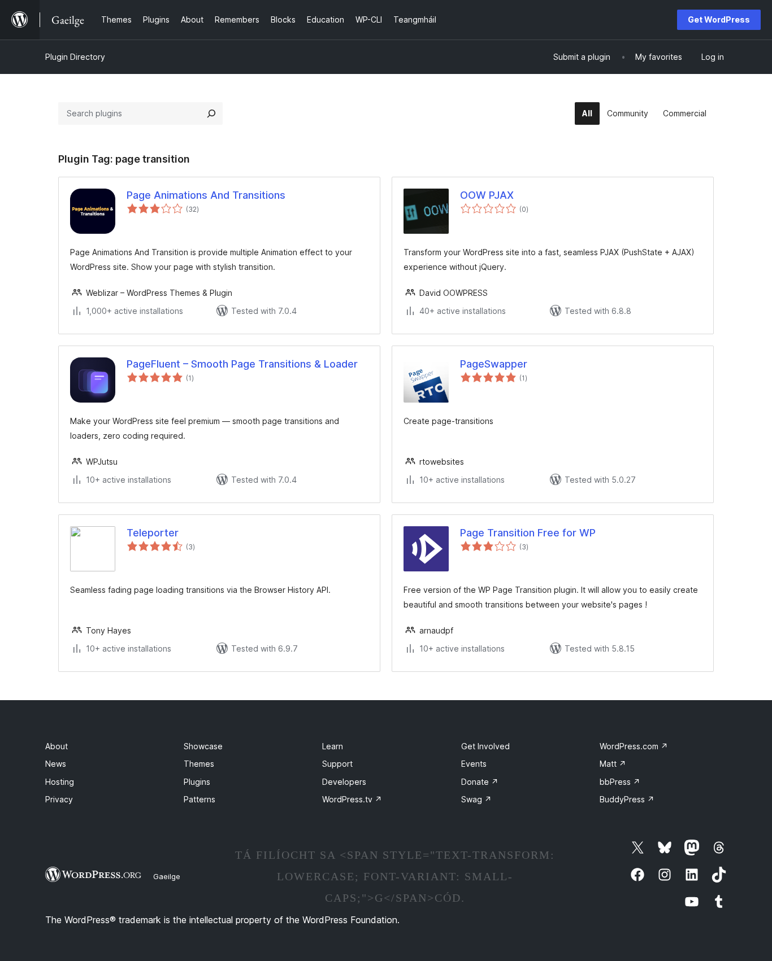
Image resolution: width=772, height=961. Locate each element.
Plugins (197, 782)
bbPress (620, 782)
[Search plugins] (211, 113)
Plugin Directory (75, 57)
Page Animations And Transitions (206, 195)
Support (337, 763)
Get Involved (485, 746)
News (55, 763)
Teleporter (153, 533)
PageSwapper (493, 364)
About (56, 746)
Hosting (59, 782)
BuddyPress (627, 799)
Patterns (199, 799)
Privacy (59, 799)
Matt (613, 763)
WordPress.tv (352, 799)
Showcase (203, 746)
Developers (344, 782)
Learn (332, 746)
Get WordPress (719, 19)
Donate (479, 782)
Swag (476, 799)
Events (474, 763)
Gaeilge (166, 876)
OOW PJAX (487, 195)
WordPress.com (634, 746)
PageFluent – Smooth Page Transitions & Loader (242, 364)
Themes (199, 763)
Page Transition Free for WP (528, 533)
